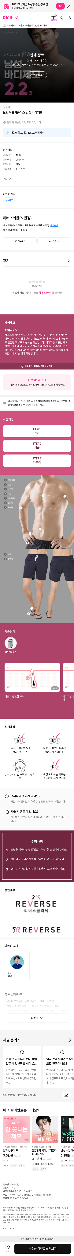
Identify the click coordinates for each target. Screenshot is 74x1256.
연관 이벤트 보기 (37, 75)
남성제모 (9, 200)
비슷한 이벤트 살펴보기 (43, 1248)
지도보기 (21, 241)
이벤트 (12, 25)
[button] (54, 240)
